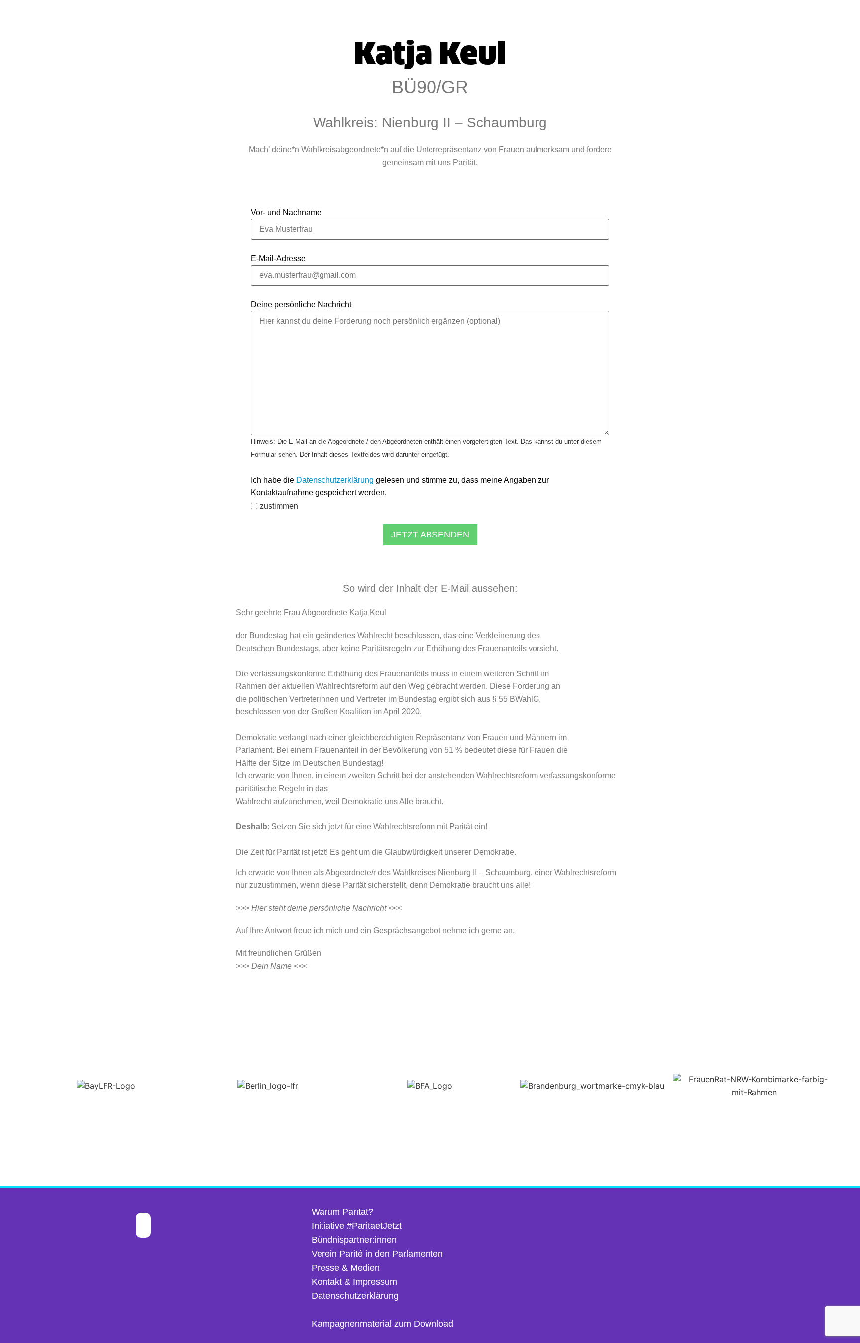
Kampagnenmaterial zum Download (382, 1324)
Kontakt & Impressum (354, 1282)
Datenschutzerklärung (335, 480)
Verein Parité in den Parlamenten (377, 1254)
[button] (9, 1086)
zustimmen (279, 506)
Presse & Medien (346, 1268)
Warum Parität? (342, 1212)
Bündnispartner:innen (354, 1240)
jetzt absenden (430, 534)
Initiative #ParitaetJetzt (357, 1226)
